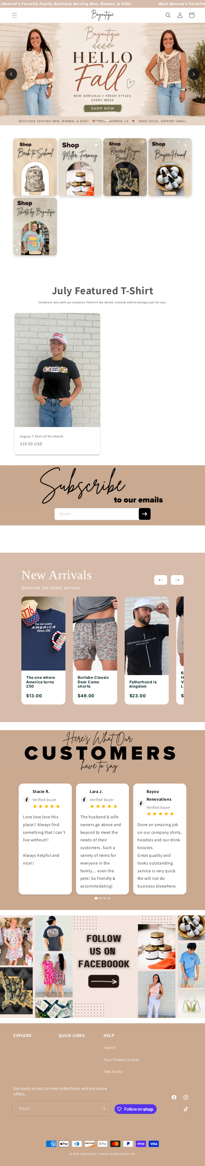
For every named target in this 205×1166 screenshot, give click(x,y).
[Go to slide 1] (98, 120)
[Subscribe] (145, 514)
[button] (14, 15)
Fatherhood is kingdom (143, 684)
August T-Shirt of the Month (41, 436)
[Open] (35, 167)
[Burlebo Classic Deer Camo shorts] (95, 633)
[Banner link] (102, 486)
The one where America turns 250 (40, 682)
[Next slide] (194, 74)
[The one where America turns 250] (43, 633)
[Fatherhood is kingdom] (147, 635)
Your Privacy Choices (121, 1059)
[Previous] (160, 580)
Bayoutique (89, 1154)
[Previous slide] (11, 74)
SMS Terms (113, 1071)
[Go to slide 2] (107, 120)
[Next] (177, 580)
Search (110, 1047)
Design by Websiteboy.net (117, 1154)
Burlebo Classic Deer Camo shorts (93, 682)
